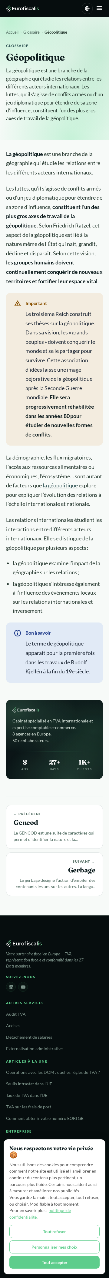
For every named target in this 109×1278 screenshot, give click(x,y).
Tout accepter (55, 1262)
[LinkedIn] (11, 987)
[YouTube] (23, 987)
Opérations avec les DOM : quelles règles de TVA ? (53, 1072)
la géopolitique (60, 485)
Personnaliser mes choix (54, 1247)
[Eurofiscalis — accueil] (22, 8)
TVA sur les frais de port (28, 1106)
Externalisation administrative (34, 1048)
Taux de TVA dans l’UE (26, 1095)
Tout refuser (54, 1231)
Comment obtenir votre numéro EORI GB (45, 1118)
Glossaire (31, 32)
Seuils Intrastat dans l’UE (29, 1083)
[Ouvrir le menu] (99, 9)
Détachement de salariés (29, 1037)
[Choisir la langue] (87, 8)
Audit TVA (16, 1014)
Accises (13, 1025)
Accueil (12, 32)
